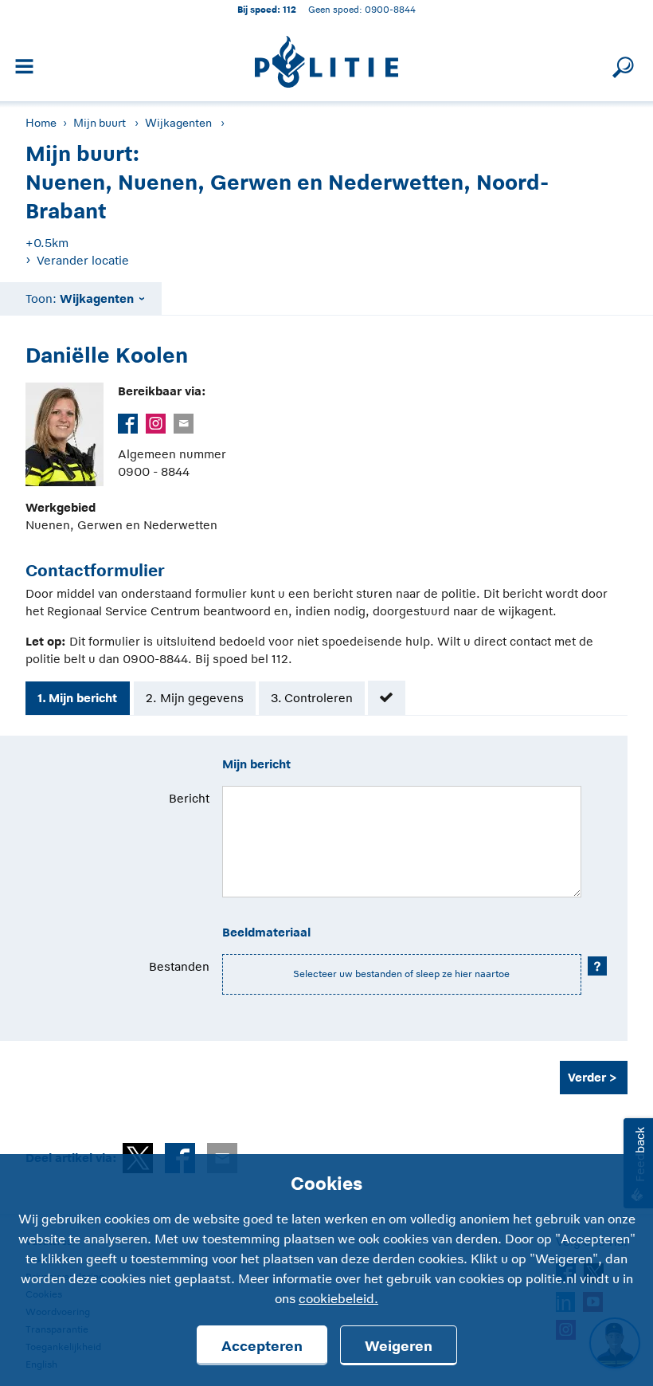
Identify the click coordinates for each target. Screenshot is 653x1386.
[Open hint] (597, 966)
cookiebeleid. (338, 1299)
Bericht (189, 798)
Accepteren (262, 1346)
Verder (587, 1077)
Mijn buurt (99, 123)
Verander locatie (83, 260)
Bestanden (179, 966)
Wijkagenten (178, 123)
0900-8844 (390, 9)
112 (289, 9)
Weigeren (398, 1346)
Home (41, 123)
